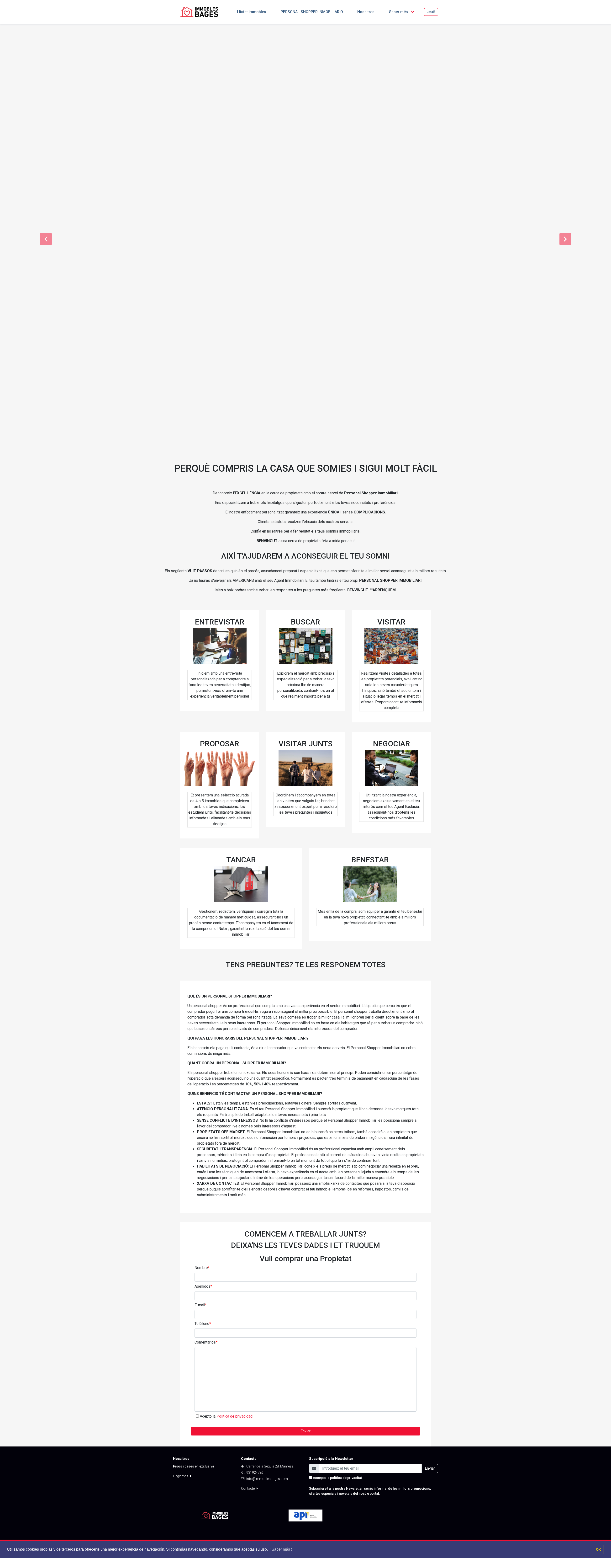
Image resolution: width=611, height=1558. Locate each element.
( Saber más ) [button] (280, 1549)
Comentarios (206, 1342)
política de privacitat (346, 1478)
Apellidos (203, 1286)
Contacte (248, 1488)
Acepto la (226, 1416)
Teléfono (203, 1323)
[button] (46, 239)
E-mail (201, 1305)
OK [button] (598, 1549)
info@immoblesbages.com (267, 1479)
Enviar (305, 1431)
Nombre (202, 1267)
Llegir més (181, 1476)
